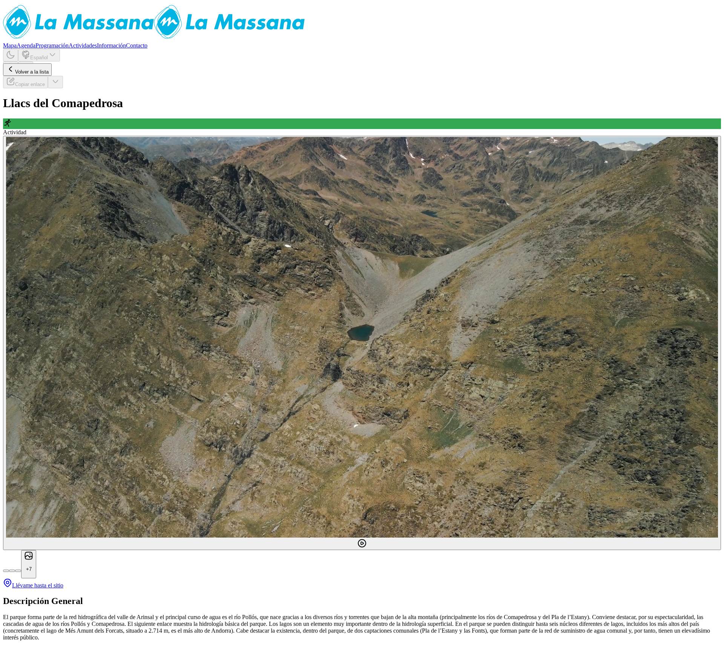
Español (39, 57)
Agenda (26, 45)
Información (111, 45)
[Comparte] (55, 82)
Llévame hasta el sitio (37, 585)
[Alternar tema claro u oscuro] (10, 55)
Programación (52, 45)
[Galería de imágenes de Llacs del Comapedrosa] (362, 343)
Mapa (10, 45)
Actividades (83, 45)
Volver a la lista (32, 72)
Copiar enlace (30, 84)
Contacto (136, 45)
